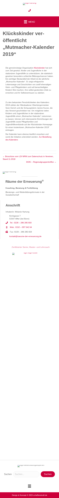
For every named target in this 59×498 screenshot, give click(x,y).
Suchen (8, 474)
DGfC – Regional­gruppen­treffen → (41, 162)
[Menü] (29, 486)
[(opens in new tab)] (29, 355)
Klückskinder (39, 68)
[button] (48, 474)
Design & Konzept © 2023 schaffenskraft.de (29, 495)
